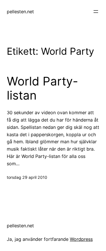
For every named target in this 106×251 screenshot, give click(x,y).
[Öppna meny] (95, 11)
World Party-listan (42, 88)
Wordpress (81, 239)
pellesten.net (20, 11)
